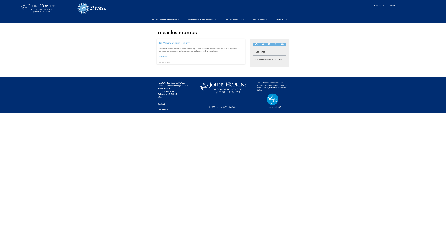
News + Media (259, 19)
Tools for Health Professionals (164, 19)
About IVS (280, 19)
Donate (392, 5)
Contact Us (379, 5)
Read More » (163, 57)
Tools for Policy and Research (200, 19)
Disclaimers (163, 109)
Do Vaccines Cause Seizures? (175, 43)
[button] (256, 44)
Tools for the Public (233, 19)
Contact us (162, 104)
